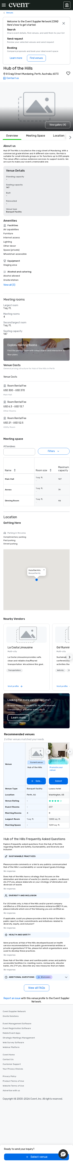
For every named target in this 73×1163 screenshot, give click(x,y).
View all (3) (9, 284)
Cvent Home (9, 1054)
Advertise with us (11, 1090)
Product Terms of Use (13, 1081)
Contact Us (8, 1059)
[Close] (63, 23)
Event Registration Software (17, 1028)
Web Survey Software (13, 1042)
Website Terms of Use (13, 1086)
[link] (26, 635)
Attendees (9, 446)
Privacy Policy (9, 1076)
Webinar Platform (11, 1047)
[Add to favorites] (68, 73)
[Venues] (66, 5)
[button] (32, 451)
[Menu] (3, 5)
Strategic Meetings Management (19, 1038)
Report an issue (12, 998)
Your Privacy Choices (13, 1069)
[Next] (69, 136)
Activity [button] (60, 670)
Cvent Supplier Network (14, 1011)
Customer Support (12, 1064)
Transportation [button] (14, 670)
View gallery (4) (57, 124)
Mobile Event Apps (11, 1033)
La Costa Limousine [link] (20, 647)
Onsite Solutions (11, 1016)
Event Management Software (17, 1023)
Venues (9, 12)
